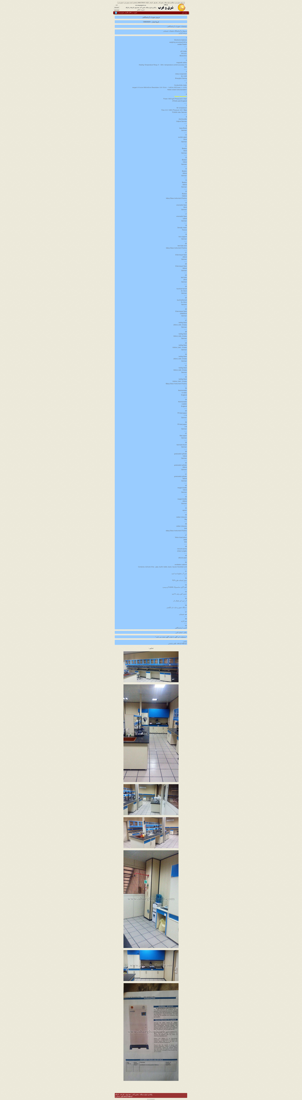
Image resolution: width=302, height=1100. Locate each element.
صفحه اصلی (184, 13)
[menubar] (184, 13)
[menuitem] (184, 13)
